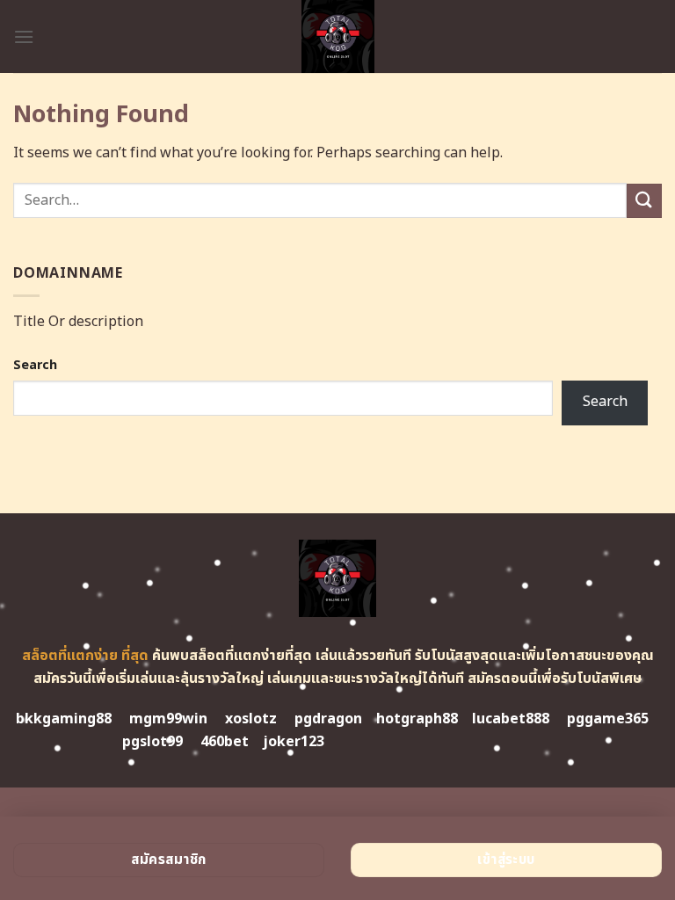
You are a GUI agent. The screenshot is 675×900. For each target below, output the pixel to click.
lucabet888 (510, 718)
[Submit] (644, 201)
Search (35, 365)
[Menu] (23, 36)
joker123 (293, 741)
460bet (224, 741)
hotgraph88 (417, 718)
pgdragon (328, 718)
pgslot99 (152, 741)
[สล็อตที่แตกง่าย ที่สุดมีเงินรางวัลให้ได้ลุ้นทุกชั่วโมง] (338, 36)
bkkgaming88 (64, 718)
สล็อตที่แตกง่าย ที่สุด (85, 655)
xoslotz (251, 718)
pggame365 (608, 718)
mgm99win (168, 718)
